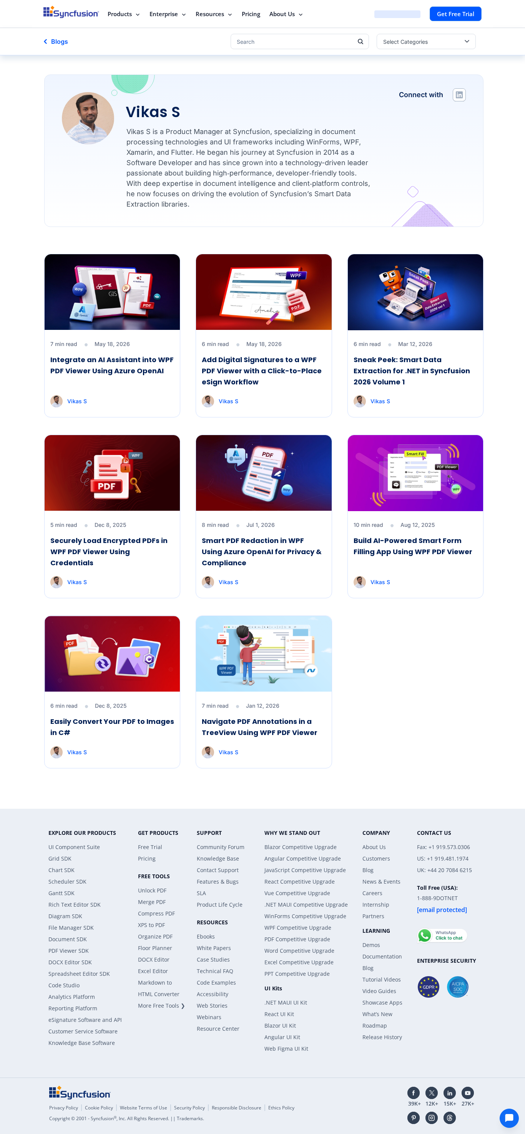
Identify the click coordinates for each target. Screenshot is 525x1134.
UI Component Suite (74, 847)
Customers (376, 858)
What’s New (377, 1014)
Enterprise (164, 14)
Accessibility (212, 994)
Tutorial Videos (381, 979)
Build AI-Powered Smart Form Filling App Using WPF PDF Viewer (413, 546)
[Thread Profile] (450, 1118)
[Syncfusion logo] (71, 12)
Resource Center (218, 1028)
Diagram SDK (65, 916)
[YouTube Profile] (468, 1093)
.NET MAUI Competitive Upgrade (306, 904)
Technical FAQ (215, 971)
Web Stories (212, 1005)
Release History (382, 1037)
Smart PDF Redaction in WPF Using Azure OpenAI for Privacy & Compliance (262, 552)
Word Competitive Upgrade (299, 950)
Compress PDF (156, 913)
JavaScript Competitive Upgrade (305, 870)
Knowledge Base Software (81, 1042)
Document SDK (67, 939)
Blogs (59, 41)
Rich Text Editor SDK (74, 904)
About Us (282, 14)
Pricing (251, 14)
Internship (375, 904)
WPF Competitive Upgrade (297, 927)
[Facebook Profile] (413, 1093)
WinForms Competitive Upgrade (305, 916)
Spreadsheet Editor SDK (79, 973)
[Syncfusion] (80, 1092)
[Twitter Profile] (431, 1093)
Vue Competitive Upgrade (297, 893)
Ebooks (206, 936)
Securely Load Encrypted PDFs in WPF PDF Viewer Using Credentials (109, 552)
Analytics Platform (71, 996)
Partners (373, 916)
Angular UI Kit (282, 1037)
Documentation (382, 956)
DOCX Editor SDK (70, 962)
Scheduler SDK (67, 881)
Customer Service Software (83, 1031)
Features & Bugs (218, 881)
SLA (201, 893)
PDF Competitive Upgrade (297, 939)
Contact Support (218, 870)
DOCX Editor (153, 959)
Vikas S (77, 401)
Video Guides (379, 991)
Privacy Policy (63, 1107)
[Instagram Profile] (431, 1118)
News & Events (381, 881)
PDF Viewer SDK (68, 950)
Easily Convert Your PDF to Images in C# (112, 727)
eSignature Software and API (85, 1019)
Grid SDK (59, 858)
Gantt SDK (61, 893)
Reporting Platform (72, 1008)
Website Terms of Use (143, 1107)
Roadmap (374, 1025)
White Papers (214, 948)
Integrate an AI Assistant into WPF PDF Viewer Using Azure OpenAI (112, 365)
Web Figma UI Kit (286, 1048)
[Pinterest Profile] (413, 1118)
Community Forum (220, 847)
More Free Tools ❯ (161, 1005)
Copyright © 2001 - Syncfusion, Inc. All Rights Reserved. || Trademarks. (126, 1118)
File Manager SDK (71, 927)
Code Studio (64, 985)
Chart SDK (61, 870)
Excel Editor (153, 971)
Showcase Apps (382, 1002)
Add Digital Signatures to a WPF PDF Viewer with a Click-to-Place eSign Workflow (262, 371)
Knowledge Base (218, 858)
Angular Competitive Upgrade (302, 858)
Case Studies (213, 959)
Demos (371, 945)
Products (120, 14)
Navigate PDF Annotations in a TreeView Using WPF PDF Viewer (259, 727)
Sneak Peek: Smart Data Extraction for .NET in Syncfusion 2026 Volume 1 (412, 371)
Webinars (209, 1017)
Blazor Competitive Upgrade (300, 847)
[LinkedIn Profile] (450, 1093)
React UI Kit (279, 1014)
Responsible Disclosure (236, 1107)
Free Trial (150, 847)
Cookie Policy (99, 1107)
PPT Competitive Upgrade (297, 973)
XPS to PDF (151, 925)
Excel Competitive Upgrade (299, 962)
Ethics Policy (281, 1107)
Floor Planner (155, 948)
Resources (210, 14)
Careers (372, 893)
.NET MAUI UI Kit (285, 1002)
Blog (368, 870)
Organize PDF (155, 936)
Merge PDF (152, 902)
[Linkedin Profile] (459, 94)
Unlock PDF (152, 890)
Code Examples (216, 982)
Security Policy (189, 1107)
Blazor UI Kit (280, 1025)
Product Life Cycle (220, 904)
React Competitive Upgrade (299, 881)
